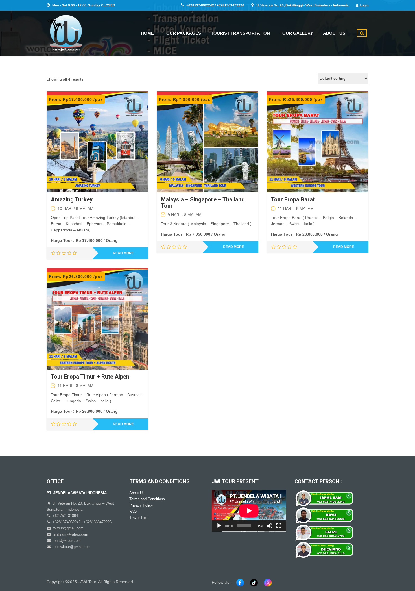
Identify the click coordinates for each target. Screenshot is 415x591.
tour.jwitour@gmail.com (71, 547)
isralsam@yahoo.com (69, 534)
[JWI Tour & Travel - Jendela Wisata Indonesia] (64, 32)
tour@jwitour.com (66, 540)
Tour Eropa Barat (293, 199)
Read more (123, 253)
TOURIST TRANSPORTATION (240, 33)
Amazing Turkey (72, 199)
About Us (137, 493)
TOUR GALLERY (296, 33)
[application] (249, 511)
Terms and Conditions (147, 499)
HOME (147, 33)
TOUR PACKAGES (182, 33)
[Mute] (269, 526)
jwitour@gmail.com (67, 528)
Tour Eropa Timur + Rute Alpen (90, 376)
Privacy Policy (141, 505)
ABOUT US (334, 33)
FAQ (133, 511)
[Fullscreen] (278, 526)
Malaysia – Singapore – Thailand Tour (203, 202)
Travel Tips (138, 518)
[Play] (219, 526)
